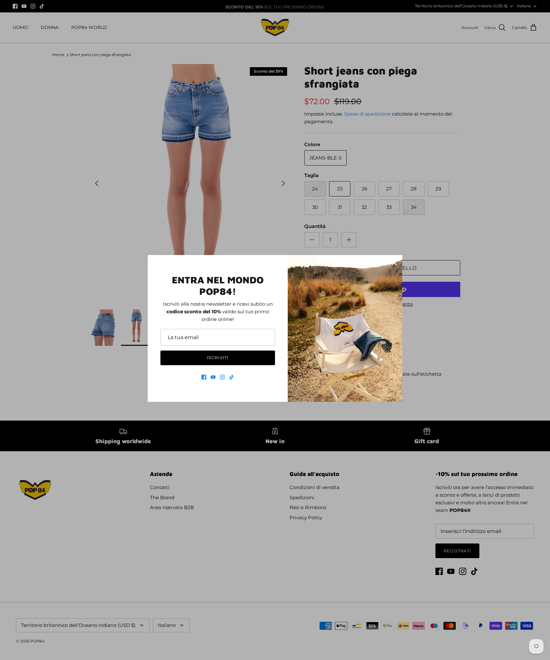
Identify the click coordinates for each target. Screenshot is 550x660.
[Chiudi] (394, 263)
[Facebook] (203, 377)
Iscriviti (217, 357)
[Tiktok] (231, 377)
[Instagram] (222, 377)
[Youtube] (213, 377)
